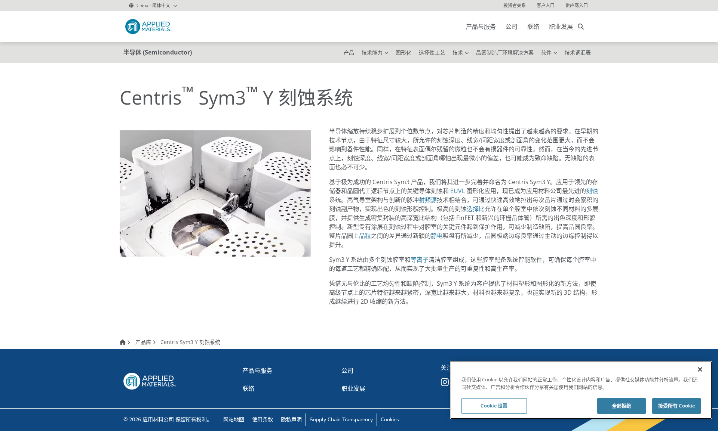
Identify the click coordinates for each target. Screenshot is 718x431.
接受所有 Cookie (676, 405)
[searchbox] (581, 26)
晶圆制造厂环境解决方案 (505, 52)
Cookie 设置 (494, 405)
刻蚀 (592, 191)
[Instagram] (446, 382)
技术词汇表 (578, 52)
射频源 (428, 200)
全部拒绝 (622, 405)
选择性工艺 (432, 52)
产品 (349, 52)
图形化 (403, 52)
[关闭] (700, 369)
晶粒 (365, 236)
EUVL (457, 191)
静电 (437, 236)
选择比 (476, 209)
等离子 (420, 259)
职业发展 (561, 26)
